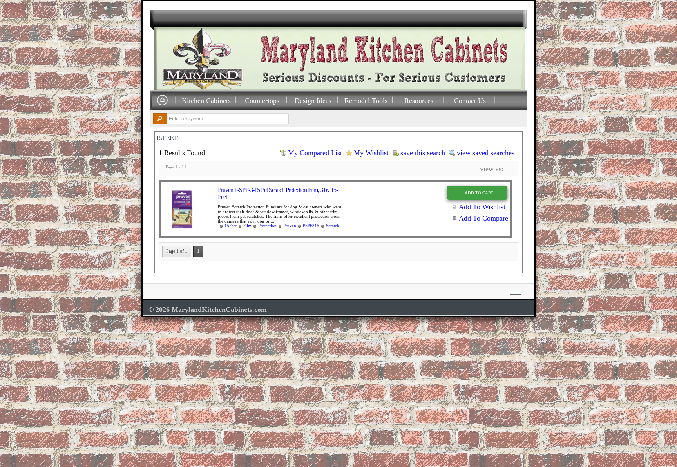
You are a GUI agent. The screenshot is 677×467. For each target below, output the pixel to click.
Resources (418, 100)
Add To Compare (483, 218)
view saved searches (485, 153)
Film (247, 225)
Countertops (262, 100)
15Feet (230, 225)
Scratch (332, 225)
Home (162, 100)
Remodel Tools (365, 100)
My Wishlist (371, 153)
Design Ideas (313, 100)
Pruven (289, 225)
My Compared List (315, 153)
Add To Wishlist (482, 207)
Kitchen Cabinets (206, 100)
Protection (267, 225)
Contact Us (470, 100)
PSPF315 (311, 225)
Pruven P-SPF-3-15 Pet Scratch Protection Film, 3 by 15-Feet (278, 193)
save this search (422, 153)
